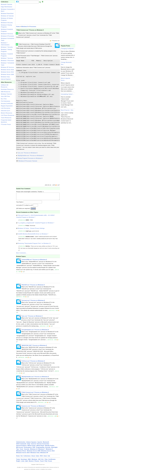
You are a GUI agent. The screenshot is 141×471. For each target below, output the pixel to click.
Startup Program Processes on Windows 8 (30, 158)
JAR (39, 459)
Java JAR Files (5, 96)
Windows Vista (5, 76)
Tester (18, 459)
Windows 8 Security (7, 22)
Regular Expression (7, 105)
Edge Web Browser (6, 6)
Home (18, 26)
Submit (33, 208)
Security (47, 447)
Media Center (32, 445)
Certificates (52, 459)
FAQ (46, 461)
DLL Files (4, 98)
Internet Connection (43, 443)
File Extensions (5, 101)
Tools (21, 449)
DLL (42, 459)
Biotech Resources (6, 113)
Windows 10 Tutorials (7, 16)
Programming (40, 447)
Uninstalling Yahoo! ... (67, 94)
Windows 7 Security (7, 47)
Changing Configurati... (68, 48)
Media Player (40, 445)
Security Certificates (7, 103)
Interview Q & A (5, 110)
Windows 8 (24, 26)
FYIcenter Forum (6, 124)
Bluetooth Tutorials (6, 4)
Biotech (31, 461)
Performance (28, 447)
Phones (36, 461)
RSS (41, 456)
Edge (28, 443)
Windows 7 (41, 449)
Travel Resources (6, 117)
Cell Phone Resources (7, 115)
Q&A (26, 461)
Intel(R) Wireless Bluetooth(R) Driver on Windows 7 (33, 234)
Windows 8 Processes (7, 36)
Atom (45, 456)
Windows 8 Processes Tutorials (28, 161)
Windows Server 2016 (7, 69)
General (33, 443)
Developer (24, 459)
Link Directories (5, 108)
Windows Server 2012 (7, 72)
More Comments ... (21, 253)
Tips (17, 449)
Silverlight (54, 447)
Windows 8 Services (7, 33)
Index (37, 456)
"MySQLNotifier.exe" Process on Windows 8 (30, 155)
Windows (34, 459)
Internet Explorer (6, 79)
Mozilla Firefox (49, 445)
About (33, 456)
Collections (27, 456)
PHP (34, 447)
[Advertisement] (8, 148)
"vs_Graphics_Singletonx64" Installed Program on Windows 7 (36, 222)
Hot (22, 456)
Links (23, 461)
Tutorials (26, 449)
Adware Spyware (31, 442)
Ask (49, 456)
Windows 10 (34, 449)
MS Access (19, 447)
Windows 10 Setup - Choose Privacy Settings (31, 228)
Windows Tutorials (6, 94)
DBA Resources (5, 91)
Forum (50, 461)
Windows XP (44, 452)
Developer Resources (7, 89)
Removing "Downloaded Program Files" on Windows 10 (34, 243)
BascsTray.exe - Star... (67, 110)
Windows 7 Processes (7, 60)
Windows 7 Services (7, 58)
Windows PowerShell (7, 13)
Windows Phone (21, 450)
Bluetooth (46, 442)
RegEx (18, 461)
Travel (42, 461)
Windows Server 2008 (7, 74)
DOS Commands (21, 443)
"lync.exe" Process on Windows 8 (27, 152)
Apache (39, 442)
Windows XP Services (7, 67)
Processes (33, 26)
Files (46, 459)
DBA (29, 459)
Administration (20, 442)
